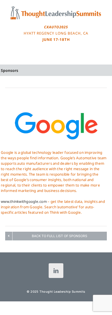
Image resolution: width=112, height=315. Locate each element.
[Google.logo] (56, 100)
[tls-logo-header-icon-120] (56, 7)
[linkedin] (56, 270)
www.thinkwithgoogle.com (24, 201)
